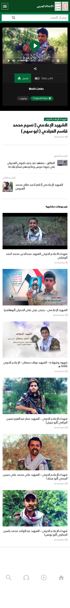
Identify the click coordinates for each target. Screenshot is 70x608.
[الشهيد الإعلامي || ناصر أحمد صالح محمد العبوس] (8, 187)
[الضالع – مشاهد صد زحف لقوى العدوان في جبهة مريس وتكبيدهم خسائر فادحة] (62, 165)
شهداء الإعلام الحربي (56, 119)
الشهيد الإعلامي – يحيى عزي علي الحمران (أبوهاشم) (35, 310)
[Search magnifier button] (14, 17)
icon (35, 230)
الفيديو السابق (60, 156)
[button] (5, 6)
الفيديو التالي (9, 178)
